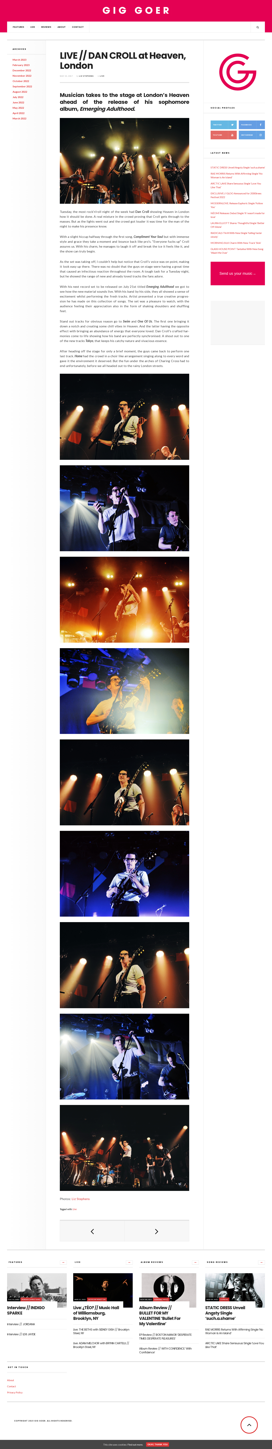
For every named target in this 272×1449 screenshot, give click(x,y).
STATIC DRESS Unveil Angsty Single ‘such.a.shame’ (238, 167)
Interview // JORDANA (21, 1324)
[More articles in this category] (63, 1262)
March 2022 (19, 118)
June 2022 (18, 102)
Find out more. (135, 1444)
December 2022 (22, 70)
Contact (78, 27)
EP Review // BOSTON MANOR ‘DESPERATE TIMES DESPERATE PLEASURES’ (165, 1336)
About (61, 27)
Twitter (217, 125)
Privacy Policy (15, 1392)
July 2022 (18, 97)
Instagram (247, 135)
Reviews (46, 27)
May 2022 (18, 107)
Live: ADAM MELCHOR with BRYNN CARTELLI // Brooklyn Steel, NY (101, 1345)
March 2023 (19, 59)
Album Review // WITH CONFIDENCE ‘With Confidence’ (165, 1350)
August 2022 (20, 91)
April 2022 (18, 113)
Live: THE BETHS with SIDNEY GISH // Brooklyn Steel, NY (101, 1331)
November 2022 (22, 75)
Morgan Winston (97, 1299)
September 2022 (22, 86)
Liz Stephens (86, 76)
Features (18, 27)
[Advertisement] (238, 323)
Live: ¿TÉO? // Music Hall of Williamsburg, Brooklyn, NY (96, 1313)
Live (32, 27)
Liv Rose (224, 1299)
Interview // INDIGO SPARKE (26, 1310)
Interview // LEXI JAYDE (21, 1334)
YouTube (217, 135)
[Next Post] (157, 1231)
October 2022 (21, 80)
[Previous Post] (92, 1231)
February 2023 (21, 64)
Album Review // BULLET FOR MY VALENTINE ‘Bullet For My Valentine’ (160, 1315)
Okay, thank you (157, 1444)
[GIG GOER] (136, 10)
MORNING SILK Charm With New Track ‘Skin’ (236, 242)
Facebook (246, 125)
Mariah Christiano (31, 1299)
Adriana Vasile (161, 1299)
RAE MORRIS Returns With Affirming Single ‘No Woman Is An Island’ (234, 1331)
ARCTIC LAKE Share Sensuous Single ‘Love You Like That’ (234, 1345)
